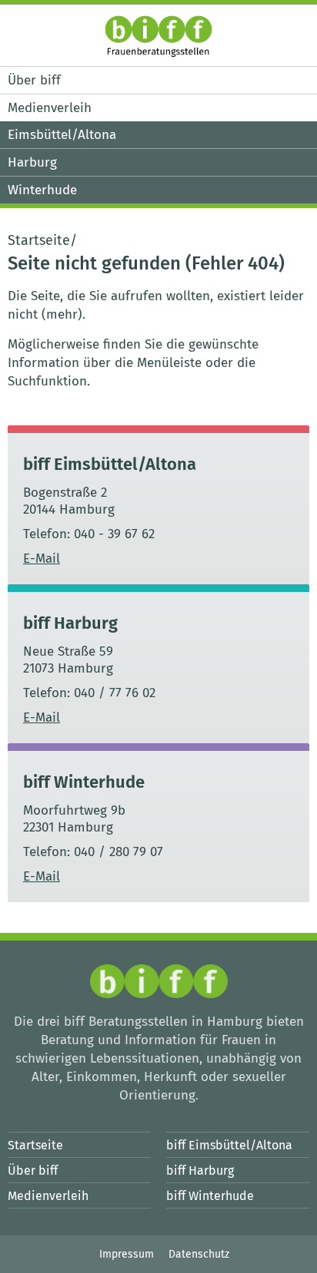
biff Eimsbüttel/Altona (109, 464)
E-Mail (41, 559)
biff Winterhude (84, 782)
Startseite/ (42, 240)
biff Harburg (70, 623)
